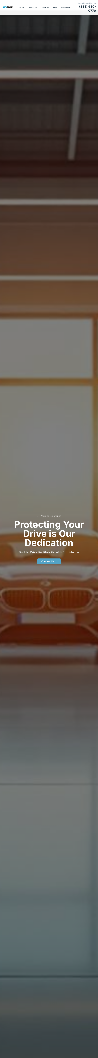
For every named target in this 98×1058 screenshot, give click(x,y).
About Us (33, 7)
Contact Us (66, 7)
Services (45, 7)
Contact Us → (49, 561)
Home (22, 7)
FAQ (55, 7)
